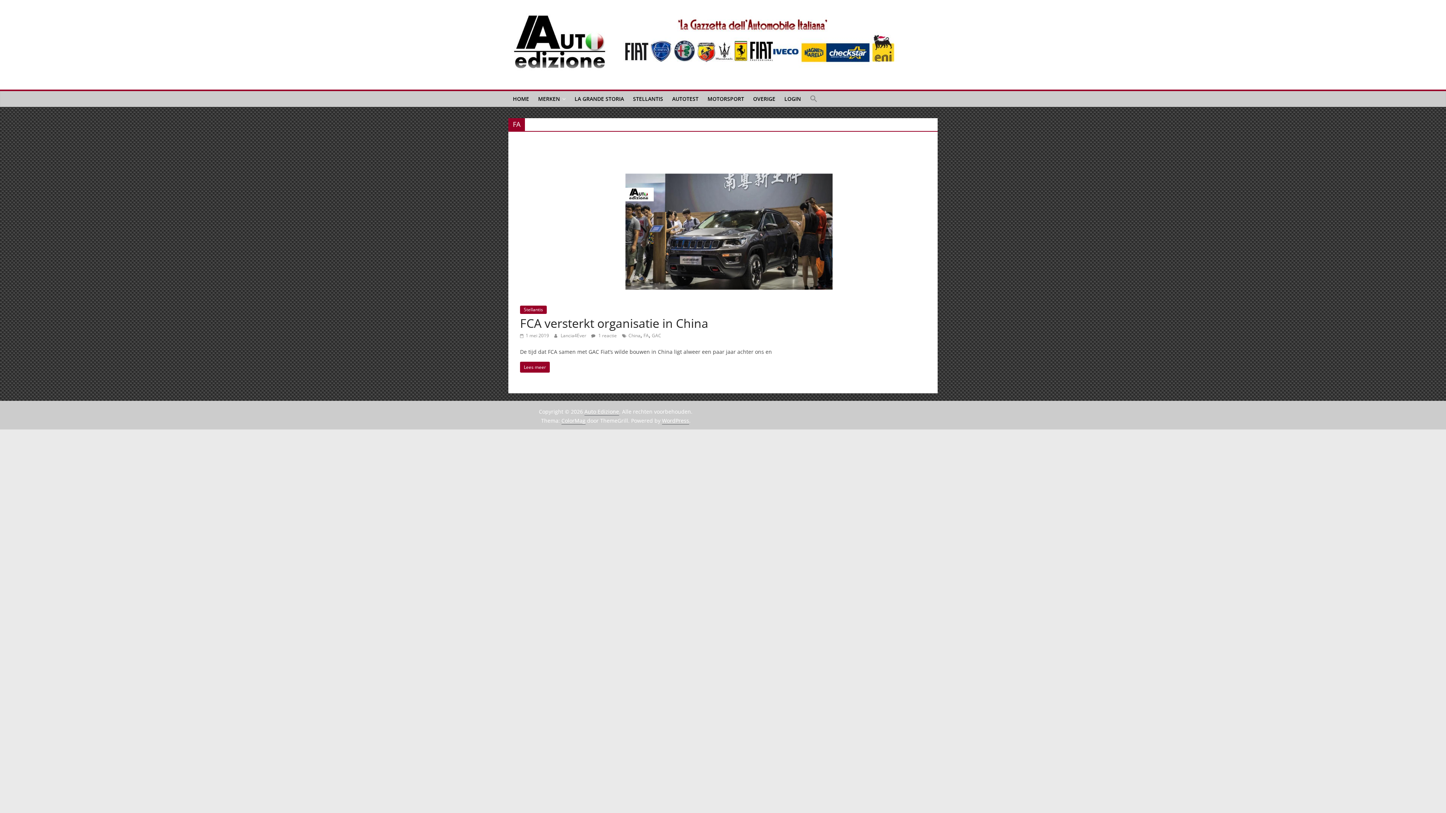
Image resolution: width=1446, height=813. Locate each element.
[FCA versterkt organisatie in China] (729, 178)
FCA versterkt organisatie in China (614, 323)
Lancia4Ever (574, 335)
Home (521, 98)
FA (646, 335)
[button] (813, 99)
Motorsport (726, 98)
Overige (764, 98)
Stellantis (648, 98)
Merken (549, 98)
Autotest (685, 98)
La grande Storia (599, 98)
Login (792, 98)
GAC (656, 335)
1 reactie (607, 335)
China (634, 335)
